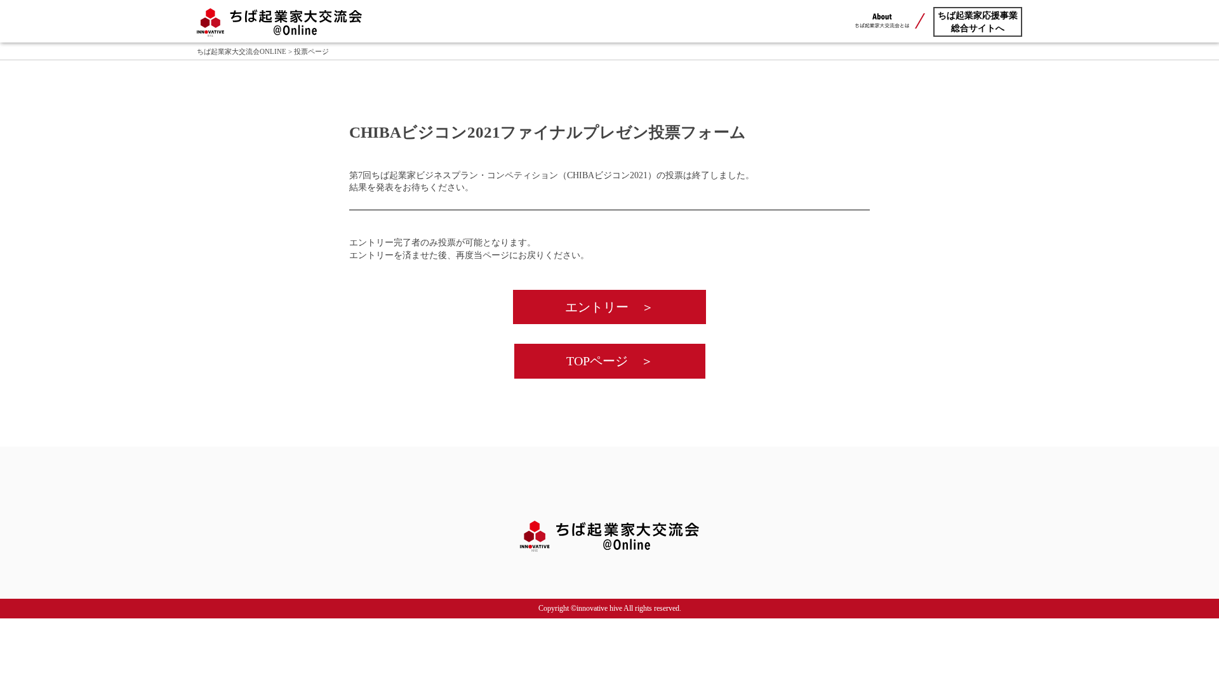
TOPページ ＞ (609, 361)
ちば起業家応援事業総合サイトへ (978, 22)
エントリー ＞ (609, 307)
